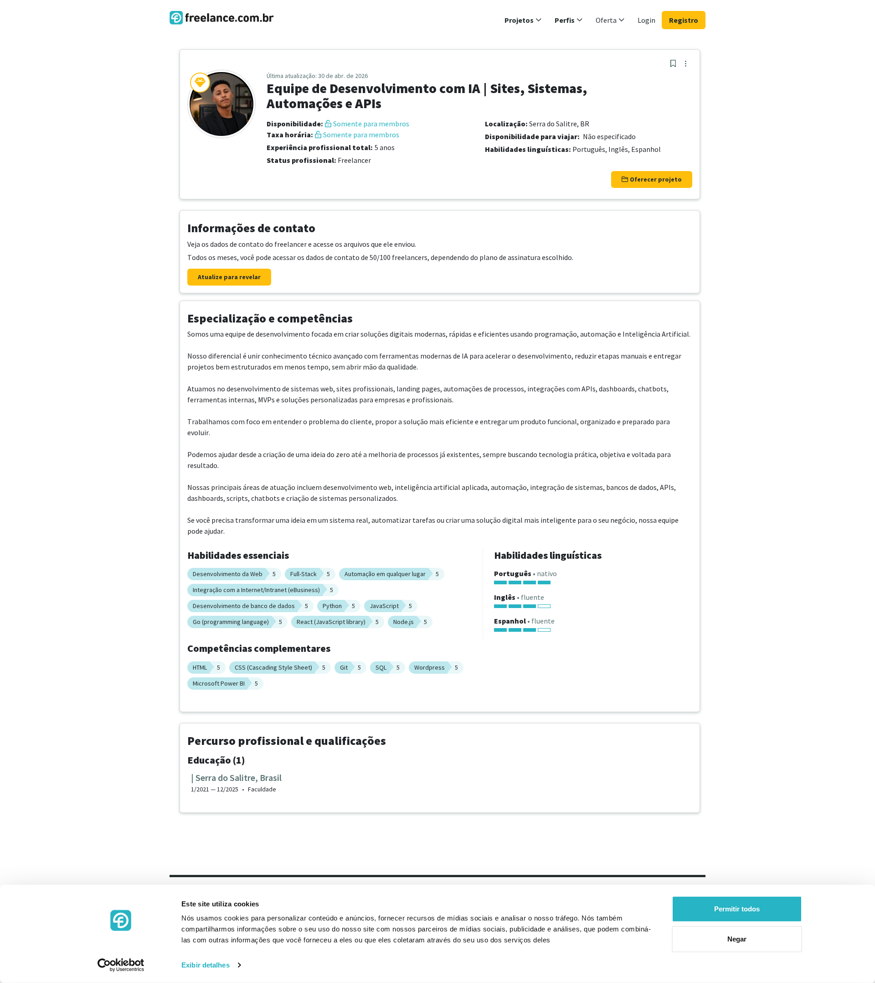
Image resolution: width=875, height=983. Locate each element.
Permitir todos (737, 909)
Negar (736, 938)
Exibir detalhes (205, 965)
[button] (523, 20)
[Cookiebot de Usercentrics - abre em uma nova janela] (121, 965)
